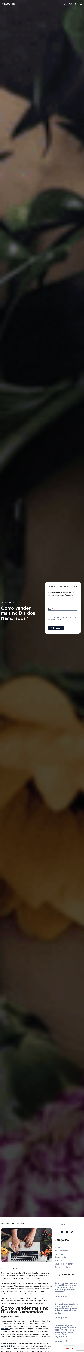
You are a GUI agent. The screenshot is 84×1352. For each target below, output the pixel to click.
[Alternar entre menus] (81, 3)
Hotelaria (59, 1247)
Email (50, 609)
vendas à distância (8, 1346)
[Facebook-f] (67, 1232)
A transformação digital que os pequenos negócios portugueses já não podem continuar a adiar (67, 1308)
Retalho (12, 602)
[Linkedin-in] (62, 1232)
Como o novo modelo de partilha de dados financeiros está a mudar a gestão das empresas (66, 1287)
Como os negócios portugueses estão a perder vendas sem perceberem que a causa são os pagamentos (65, 1331)
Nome (50, 601)
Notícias (4, 602)
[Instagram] (72, 1232)
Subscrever (56, 628)
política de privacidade (55, 619)
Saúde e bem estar (64, 1263)
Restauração (61, 1257)
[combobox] (67, 1224)
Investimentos (61, 1250)
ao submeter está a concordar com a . (62, 618)
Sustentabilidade (62, 1267)
